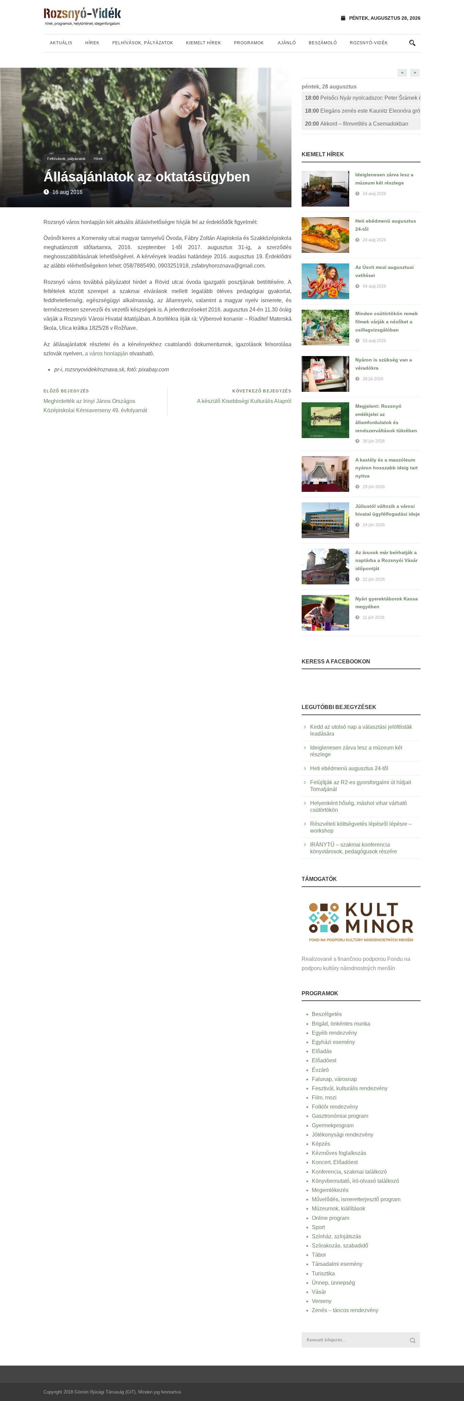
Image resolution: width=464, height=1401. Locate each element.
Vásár (319, 1292)
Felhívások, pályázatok (142, 43)
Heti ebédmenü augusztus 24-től (349, 768)
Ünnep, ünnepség (333, 1283)
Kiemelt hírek (203, 43)
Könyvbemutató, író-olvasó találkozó (355, 1181)
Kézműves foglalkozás (339, 1153)
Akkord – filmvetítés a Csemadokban (356, 124)
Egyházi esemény (333, 1042)
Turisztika (323, 1273)
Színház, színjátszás (336, 1236)
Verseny (322, 1301)
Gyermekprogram (333, 1125)
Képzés (321, 1144)
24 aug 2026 (374, 193)
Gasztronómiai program (340, 1116)
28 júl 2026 (373, 378)
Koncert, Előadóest (335, 1162)
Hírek (92, 43)
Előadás (322, 1051)
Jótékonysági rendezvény (342, 1135)
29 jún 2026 (374, 486)
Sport (318, 1227)
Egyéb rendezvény (334, 1033)
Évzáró (320, 1070)
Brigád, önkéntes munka (341, 1024)
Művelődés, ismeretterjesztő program (356, 1199)
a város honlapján (106, 353)
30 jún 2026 (374, 441)
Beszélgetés (327, 1014)
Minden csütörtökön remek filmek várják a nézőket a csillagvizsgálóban (386, 322)
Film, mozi (324, 1097)
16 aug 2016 (67, 192)
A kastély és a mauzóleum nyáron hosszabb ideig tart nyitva (386, 468)
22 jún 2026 (374, 579)
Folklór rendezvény (335, 1107)
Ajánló (287, 43)
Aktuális (61, 43)
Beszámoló (323, 43)
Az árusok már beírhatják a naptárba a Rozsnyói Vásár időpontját (386, 560)
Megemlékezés (330, 1190)
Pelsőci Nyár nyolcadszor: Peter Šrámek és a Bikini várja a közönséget (363, 98)
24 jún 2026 (374, 524)
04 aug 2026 (374, 286)
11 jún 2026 (374, 617)
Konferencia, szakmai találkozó (349, 1172)
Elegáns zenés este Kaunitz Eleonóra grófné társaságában (363, 111)
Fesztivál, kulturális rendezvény (350, 1088)
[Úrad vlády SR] (361, 921)
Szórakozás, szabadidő (340, 1246)
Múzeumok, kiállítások (338, 1208)
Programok (249, 43)
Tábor (319, 1255)
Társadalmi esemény (337, 1264)
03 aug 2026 (374, 340)
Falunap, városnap (334, 1079)
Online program (330, 1218)
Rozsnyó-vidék (369, 43)
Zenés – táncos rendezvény (345, 1310)
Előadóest (324, 1060)
